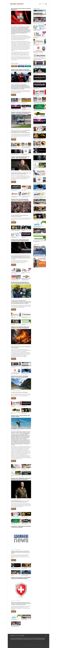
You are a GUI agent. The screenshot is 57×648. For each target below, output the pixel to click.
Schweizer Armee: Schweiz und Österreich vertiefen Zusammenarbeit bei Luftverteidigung (21, 70)
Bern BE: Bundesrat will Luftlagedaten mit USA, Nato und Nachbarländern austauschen (20, 283)
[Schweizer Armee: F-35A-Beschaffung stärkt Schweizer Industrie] (21, 423)
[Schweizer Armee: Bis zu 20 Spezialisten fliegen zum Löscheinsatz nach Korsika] (21, 384)
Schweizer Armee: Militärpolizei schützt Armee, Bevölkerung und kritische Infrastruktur (21, 479)
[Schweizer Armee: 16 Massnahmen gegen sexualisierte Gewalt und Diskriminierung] (21, 247)
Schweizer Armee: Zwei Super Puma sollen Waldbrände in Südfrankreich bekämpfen (20, 327)
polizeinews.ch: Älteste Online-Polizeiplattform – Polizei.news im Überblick (21, 527)
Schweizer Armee (24, 500)
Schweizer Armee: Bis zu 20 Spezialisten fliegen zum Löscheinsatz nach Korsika (19, 377)
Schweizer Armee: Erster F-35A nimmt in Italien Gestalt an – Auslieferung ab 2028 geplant (21, 113)
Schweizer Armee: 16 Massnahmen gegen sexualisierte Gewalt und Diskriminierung (20, 240)
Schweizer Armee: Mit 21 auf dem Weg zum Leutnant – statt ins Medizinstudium (20, 157)
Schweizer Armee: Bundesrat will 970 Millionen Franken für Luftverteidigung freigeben (21, 578)
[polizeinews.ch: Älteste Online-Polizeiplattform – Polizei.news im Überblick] (21, 538)
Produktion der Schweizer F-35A (17, 130)
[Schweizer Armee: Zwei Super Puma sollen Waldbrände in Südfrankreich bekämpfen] (21, 336)
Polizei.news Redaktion (17, 25)
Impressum (12, 635)
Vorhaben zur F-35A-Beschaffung (16, 433)
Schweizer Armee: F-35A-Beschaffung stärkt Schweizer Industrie (20, 416)
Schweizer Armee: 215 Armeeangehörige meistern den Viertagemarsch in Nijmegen (20, 200)
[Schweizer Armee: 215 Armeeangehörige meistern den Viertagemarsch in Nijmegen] (21, 207)
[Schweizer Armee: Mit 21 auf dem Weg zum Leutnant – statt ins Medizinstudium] (21, 164)
